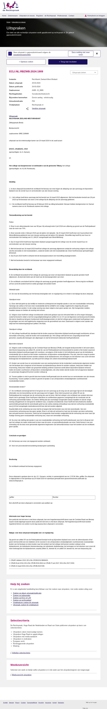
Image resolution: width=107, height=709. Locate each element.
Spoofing (41, 702)
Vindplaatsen (14, 105)
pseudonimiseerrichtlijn (22, 55)
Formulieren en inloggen (96, 16)
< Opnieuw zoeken (26, 62)
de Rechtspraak (50, 16)
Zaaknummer (14, 90)
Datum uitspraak (15, 83)
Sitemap (11, 702)
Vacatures (48, 702)
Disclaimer (61, 702)
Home (4, 16)
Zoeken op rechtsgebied (22, 600)
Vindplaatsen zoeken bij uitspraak (25, 602)
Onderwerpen (13, 16)
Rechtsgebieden (15, 94)
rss (99, 702)
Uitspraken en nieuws (27, 16)
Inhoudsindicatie (16, 101)
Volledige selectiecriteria (21, 653)
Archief (54, 702)
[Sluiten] (97, 53)
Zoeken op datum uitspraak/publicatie (27, 593)
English (5, 702)
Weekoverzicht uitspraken (21, 675)
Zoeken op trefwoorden (21, 595)
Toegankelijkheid (32, 702)
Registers (39, 16)
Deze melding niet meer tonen (81, 53)
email (102, 702)
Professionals (62, 16)
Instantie (12, 79)
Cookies (23, 702)
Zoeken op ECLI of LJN (22, 598)
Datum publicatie (16, 87)
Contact (71, 16)
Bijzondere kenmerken (18, 97)
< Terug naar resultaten (68, 62)
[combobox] (84, 72)
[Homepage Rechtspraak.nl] (10, 6)
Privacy (17, 702)
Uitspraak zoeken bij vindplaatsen (25, 605)
